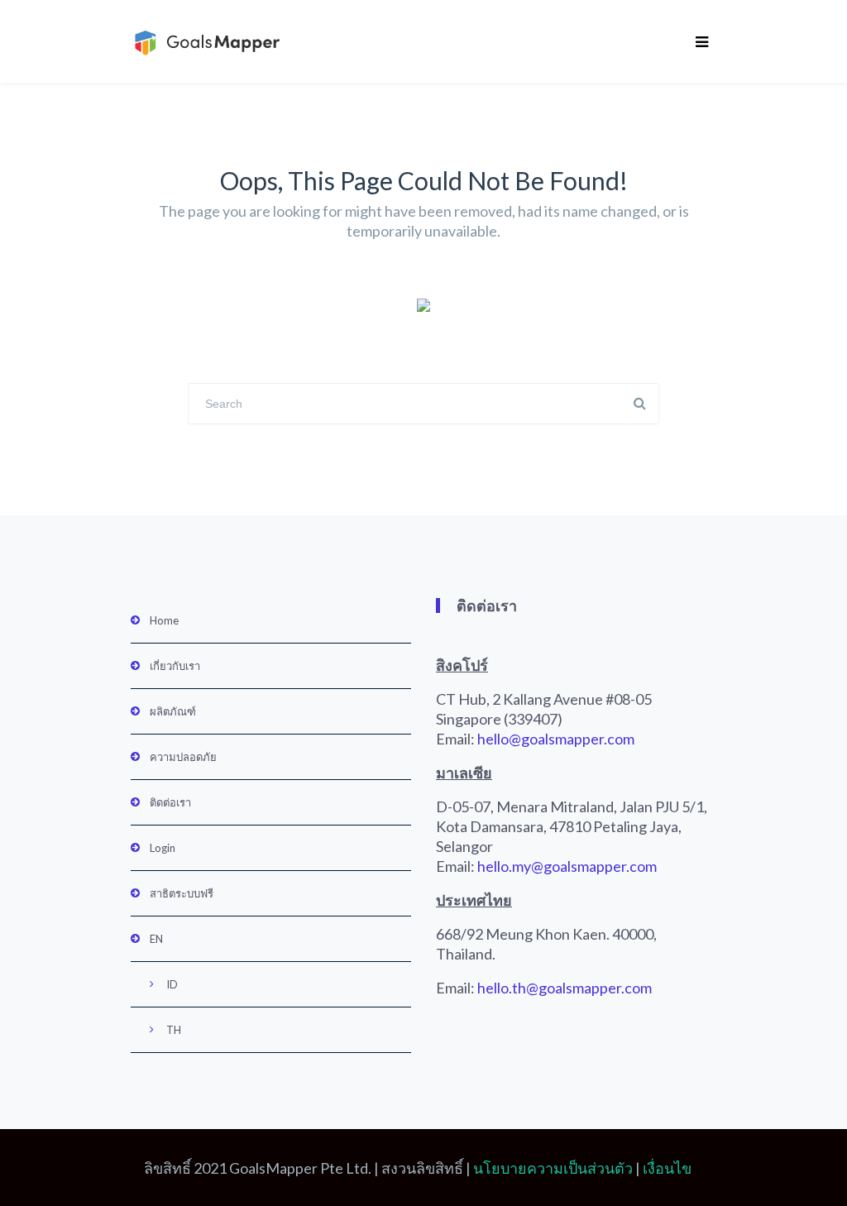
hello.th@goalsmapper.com (564, 988)
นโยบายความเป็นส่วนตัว (553, 1168)
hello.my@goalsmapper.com (567, 866)
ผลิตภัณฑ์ (173, 711)
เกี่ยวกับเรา (175, 665)
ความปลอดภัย (183, 756)
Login (162, 847)
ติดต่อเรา (170, 802)
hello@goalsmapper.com (555, 739)
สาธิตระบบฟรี (181, 893)
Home (164, 620)
